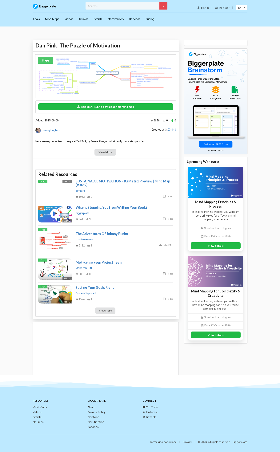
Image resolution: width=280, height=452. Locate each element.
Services (134, 19)
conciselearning (85, 239)
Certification (96, 422)
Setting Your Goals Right (95, 287)
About (92, 407)
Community (116, 19)
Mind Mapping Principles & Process (215, 204)
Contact (93, 417)
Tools (36, 19)
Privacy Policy (97, 412)
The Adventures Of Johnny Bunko (102, 234)
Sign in (205, 7)
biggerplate (82, 213)
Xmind (172, 129)
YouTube (152, 407)
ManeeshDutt (84, 268)
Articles (83, 19)
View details (216, 245)
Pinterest (152, 412)
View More (105, 152)
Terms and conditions (163, 442)
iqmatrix (81, 190)
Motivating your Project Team (99, 262)
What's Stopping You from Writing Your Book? (111, 207)
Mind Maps (52, 19)
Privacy (187, 442)
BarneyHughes (51, 130)
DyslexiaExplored (86, 293)
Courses (38, 422)
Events (98, 19)
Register (224, 7)
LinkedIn (151, 417)
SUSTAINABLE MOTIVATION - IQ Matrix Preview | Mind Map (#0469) (123, 183)
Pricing (150, 19)
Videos (69, 19)
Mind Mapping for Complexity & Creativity (215, 293)
